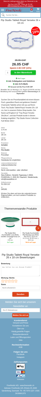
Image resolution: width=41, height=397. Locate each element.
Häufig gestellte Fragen (20, 331)
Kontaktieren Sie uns (20, 326)
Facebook (20, 354)
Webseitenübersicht (20, 334)
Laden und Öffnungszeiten (20, 337)
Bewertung (5, 264)
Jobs (20, 340)
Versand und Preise (20, 323)
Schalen (4, 145)
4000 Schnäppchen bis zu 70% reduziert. (21, 6)
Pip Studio (5, 150)
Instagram (20, 357)
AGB (20, 347)
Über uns (20, 329)
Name (3, 284)
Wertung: (8, 278)
